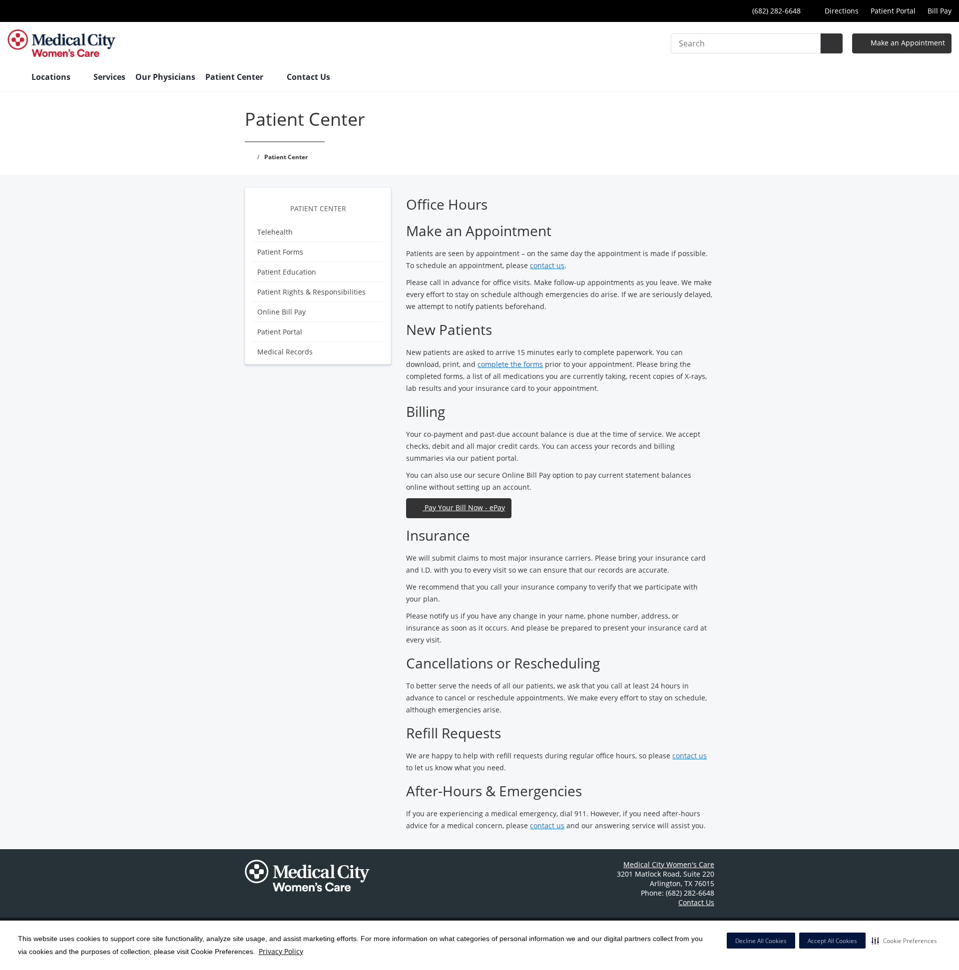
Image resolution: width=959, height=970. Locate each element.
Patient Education (286, 272)
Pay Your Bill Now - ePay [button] (464, 507)
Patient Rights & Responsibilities (311, 292)
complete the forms (510, 364)
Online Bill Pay (281, 312)
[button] (904, 941)
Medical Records (285, 351)
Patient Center (318, 208)
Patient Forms (280, 252)
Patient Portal (893, 10)
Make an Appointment (907, 42)
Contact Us (308, 76)
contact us (547, 265)
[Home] (14, 77)
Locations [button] (51, 76)
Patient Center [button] (235, 76)
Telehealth (275, 232)
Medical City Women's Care (668, 864)
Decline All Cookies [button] (761, 941)
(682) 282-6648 (775, 10)
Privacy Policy (281, 951)
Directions (841, 10)
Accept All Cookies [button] (832, 941)
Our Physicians (165, 76)
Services (109, 76)
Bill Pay (940, 10)
